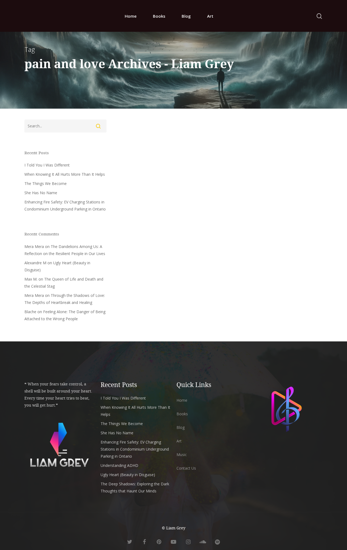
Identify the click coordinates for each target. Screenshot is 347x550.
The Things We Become (45, 183)
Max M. (30, 279)
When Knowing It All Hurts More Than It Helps (64, 174)
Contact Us (186, 468)
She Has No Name (40, 192)
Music (181, 454)
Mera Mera (34, 246)
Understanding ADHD (119, 465)
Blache (30, 311)
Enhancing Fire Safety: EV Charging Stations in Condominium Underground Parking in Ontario (65, 205)
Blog (186, 16)
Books (159, 16)
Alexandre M (35, 262)
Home (131, 16)
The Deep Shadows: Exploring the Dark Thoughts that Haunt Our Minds (135, 487)
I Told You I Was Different (47, 165)
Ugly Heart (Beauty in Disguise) (128, 474)
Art (210, 16)
